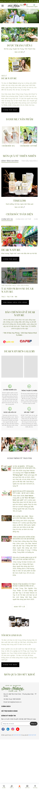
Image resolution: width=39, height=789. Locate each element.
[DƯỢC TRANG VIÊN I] (19, 34)
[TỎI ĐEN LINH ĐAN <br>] (19, 621)
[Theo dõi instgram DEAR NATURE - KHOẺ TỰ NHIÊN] (12, 729)
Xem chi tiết (19, 52)
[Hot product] (19, 444)
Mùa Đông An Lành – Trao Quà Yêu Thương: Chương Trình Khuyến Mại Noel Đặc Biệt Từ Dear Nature (24, 517)
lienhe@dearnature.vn (14, 702)
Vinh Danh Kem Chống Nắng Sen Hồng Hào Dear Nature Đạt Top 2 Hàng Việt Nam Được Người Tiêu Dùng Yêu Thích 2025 (24, 538)
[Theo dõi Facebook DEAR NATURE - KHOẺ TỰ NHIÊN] (3, 729)
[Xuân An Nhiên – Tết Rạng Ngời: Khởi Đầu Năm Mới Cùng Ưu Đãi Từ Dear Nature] (6, 468)
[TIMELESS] (19, 182)
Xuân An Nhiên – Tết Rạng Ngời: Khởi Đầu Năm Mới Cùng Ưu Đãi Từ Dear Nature (24, 467)
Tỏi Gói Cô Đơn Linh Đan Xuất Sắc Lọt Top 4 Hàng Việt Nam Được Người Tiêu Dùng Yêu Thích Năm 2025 (24, 558)
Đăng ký (33, 724)
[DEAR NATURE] (19, 64)
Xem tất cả (19, 607)
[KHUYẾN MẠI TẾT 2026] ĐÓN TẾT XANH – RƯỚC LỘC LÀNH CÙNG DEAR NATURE (23, 492)
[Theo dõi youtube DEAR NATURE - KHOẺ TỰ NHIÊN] (18, 729)
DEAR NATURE (17, 735)
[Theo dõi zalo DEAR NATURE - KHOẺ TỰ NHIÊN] (8, 729)
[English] (36, 5)
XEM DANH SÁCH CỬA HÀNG (15, 302)
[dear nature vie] (9, 341)
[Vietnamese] (29, 5)
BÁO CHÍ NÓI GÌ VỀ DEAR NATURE (20, 313)
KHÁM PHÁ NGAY (10, 110)
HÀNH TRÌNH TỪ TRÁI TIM (19, 458)
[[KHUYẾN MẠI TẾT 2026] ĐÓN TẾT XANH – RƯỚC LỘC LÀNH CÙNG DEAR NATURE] (6, 493)
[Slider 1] (19, 16)
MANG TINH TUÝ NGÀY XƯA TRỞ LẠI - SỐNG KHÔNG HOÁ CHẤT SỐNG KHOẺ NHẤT (18, 1)
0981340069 (17, 699)
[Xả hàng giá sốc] (26, 341)
